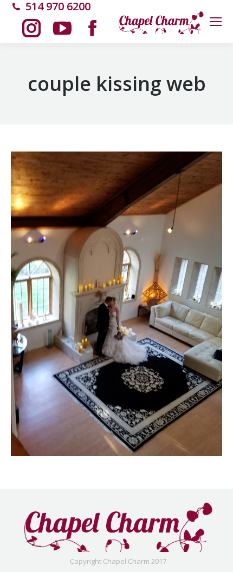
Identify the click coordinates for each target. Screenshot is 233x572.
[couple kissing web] (116, 304)
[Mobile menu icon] (215, 21)
